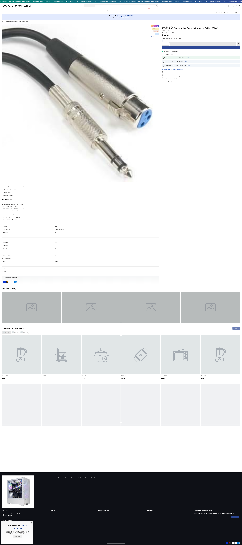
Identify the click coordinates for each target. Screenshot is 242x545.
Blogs (69, 477)
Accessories (64, 477)
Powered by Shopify (121, 542)
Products (82, 477)
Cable (78, 477)
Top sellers (73, 477)
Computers (101, 477)
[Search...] (157, 6)
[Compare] (238, 44)
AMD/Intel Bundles (93, 477)
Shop (59, 477)
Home (3, 21)
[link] (78, 10)
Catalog (55, 477)
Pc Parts (87, 477)
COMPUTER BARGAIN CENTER (112, 542)
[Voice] (155, 6)
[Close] (31, 522)
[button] (89, 6)
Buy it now (201, 47)
